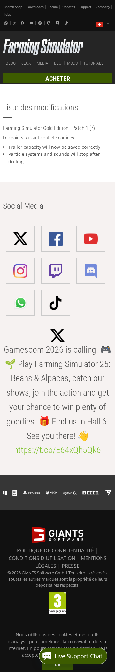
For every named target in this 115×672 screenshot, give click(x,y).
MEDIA (42, 63)
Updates (68, 7)
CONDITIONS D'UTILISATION (42, 558)
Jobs (7, 15)
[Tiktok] (67, 23)
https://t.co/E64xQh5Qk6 (57, 450)
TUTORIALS (93, 63)
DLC (57, 63)
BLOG (11, 63)
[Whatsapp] (6, 23)
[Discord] (58, 23)
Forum (53, 7)
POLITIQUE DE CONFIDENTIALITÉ (55, 550)
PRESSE (71, 565)
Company (103, 7)
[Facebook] (23, 23)
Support (85, 7)
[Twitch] (49, 23)
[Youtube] (32, 23)
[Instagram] (40, 23)
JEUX (26, 63)
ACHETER (57, 78)
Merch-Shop (13, 7)
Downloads (35, 7)
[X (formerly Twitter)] (14, 23)
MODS (72, 63)
